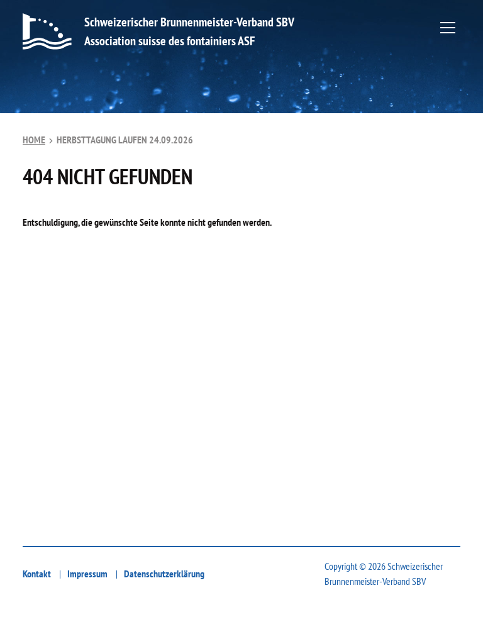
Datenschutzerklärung (164, 573)
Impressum (87, 573)
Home (34, 139)
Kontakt (37, 573)
